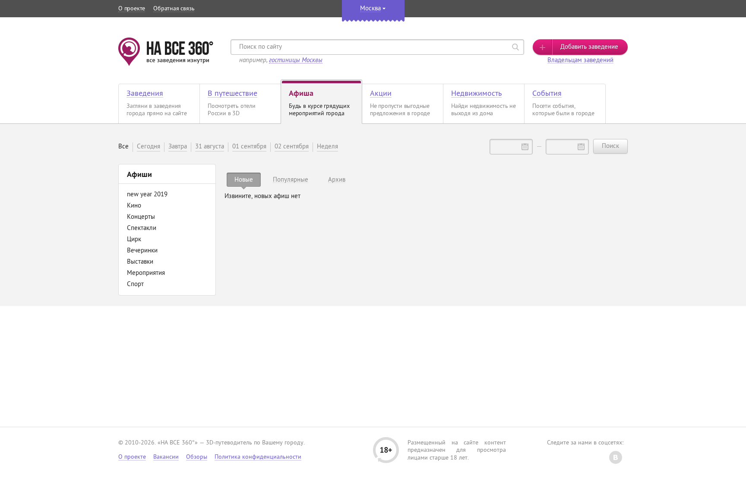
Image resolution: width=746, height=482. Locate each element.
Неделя (327, 147)
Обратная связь (173, 9)
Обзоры (196, 457)
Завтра (177, 147)
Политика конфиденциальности (258, 457)
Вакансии (166, 457)
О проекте (131, 9)
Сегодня (148, 147)
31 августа (209, 147)
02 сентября (292, 147)
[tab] (244, 180)
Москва (370, 9)
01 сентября (249, 147)
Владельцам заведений (580, 61)
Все (123, 147)
